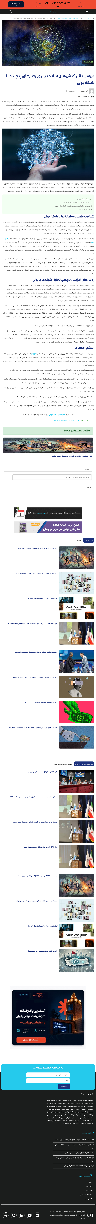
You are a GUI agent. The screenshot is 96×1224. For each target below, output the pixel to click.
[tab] (88, 540)
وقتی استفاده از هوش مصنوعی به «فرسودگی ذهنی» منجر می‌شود (35, 677)
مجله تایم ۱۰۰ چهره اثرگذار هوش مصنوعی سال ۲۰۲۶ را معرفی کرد (36, 573)
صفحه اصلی (87, 18)
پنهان (79, 199)
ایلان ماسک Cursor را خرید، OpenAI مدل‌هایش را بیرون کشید (72, 456)
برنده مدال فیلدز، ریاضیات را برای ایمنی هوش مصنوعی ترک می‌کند (36, 652)
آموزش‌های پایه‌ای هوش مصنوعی (68, 18)
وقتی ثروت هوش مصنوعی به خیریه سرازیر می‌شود (40, 702)
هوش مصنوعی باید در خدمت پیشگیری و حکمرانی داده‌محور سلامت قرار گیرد (32, 623)
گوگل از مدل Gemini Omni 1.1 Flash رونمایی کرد (42, 598)
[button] (87, 11)
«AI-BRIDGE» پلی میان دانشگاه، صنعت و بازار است (40, 847)
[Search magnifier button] (10, 11)
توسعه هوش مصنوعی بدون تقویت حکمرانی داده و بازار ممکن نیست (35, 822)
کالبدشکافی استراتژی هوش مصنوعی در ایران (42, 772)
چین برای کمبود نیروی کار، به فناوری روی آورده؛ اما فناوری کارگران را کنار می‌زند (33, 727)
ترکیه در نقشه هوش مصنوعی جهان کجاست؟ (42, 951)
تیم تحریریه (84, 91)
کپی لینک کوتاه (86, 420)
